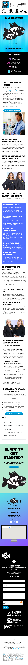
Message (5, 592)
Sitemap (6, 642)
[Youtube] (17, 522)
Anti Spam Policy (20, 642)
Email (4, 583)
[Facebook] (11, 522)
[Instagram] (14, 522)
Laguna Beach (14, 508)
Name (4, 579)
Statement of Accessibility (14, 643)
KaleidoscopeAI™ (17, 648)
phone (4, 587)
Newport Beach (14, 515)
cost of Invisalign (19, 658)
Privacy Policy (12, 642)
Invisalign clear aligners (13, 657)
